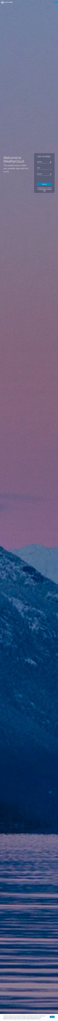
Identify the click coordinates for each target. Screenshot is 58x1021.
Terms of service (42, 189)
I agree (52, 1016)
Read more (37, 1018)
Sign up (44, 184)
